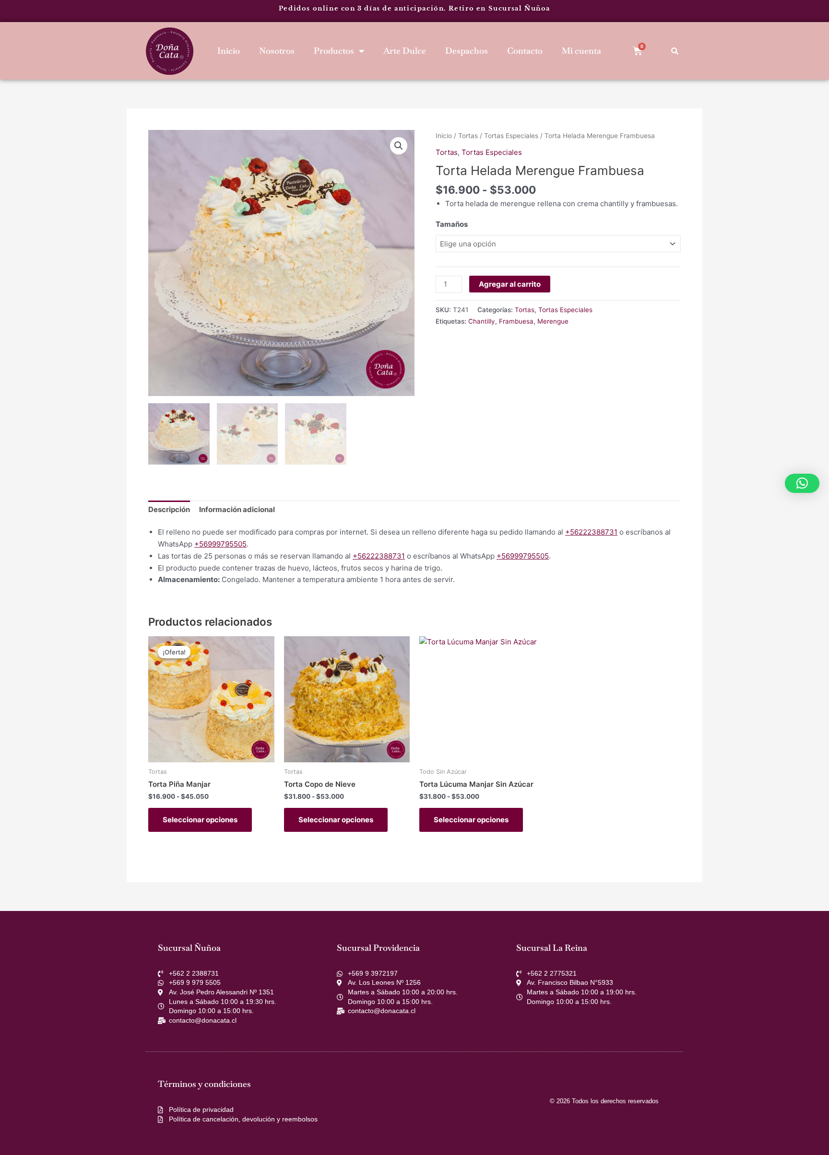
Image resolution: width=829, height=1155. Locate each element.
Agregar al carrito (510, 284)
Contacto (525, 50)
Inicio (228, 50)
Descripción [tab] (169, 509)
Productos (334, 50)
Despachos (466, 50)
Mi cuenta (581, 50)
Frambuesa (516, 321)
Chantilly (481, 321)
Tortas (468, 136)
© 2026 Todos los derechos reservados (604, 1101)
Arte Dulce (404, 50)
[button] (398, 145)
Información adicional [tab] (237, 509)
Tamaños (452, 224)
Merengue (552, 321)
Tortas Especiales (511, 136)
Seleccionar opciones (200, 819)
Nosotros (277, 50)
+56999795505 (220, 543)
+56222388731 (591, 532)
